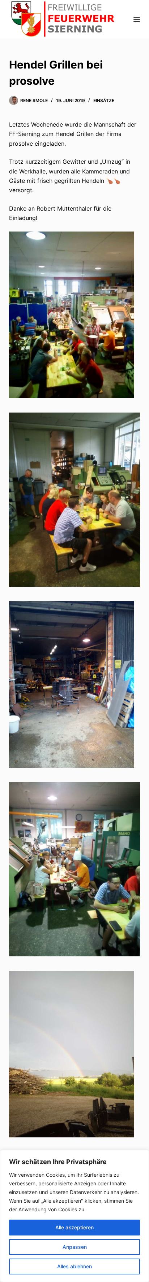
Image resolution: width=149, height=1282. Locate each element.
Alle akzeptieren (74, 1227)
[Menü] (136, 19)
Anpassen (75, 1247)
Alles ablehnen (74, 1266)
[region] (74, 1216)
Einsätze (103, 100)
